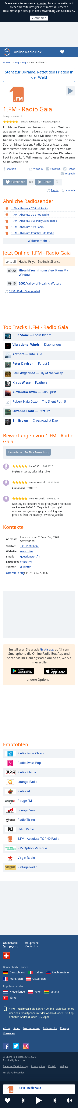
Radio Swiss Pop (29, 763)
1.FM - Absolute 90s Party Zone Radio (34, 220)
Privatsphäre (38, 1066)
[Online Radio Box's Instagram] (26, 1046)
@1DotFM (26, 561)
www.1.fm (26, 551)
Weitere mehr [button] (37, 241)
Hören (47, 181)
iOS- (40, 1017)
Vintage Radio (27, 867)
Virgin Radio (26, 858)
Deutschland (17, 972)
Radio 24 (24, 791)
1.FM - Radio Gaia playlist (24, 291)
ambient (17, 116)
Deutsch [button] (30, 946)
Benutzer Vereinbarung (15, 1066)
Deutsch (11, 168)
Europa (64, 1028)
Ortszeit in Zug (15, 573)
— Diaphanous (37, 344)
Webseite (38, 168)
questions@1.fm (30, 556)
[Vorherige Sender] (23, 1100)
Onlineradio (11, 945)
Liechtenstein (60, 972)
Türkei (13, 997)
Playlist (54, 190)
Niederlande (17, 991)
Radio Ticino (26, 820)
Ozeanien (9, 1033)
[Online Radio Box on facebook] (6, 1046)
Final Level (20, 1060)
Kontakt (52, 1066)
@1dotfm (25, 567)
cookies (42, 3)
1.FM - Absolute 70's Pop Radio (30, 214)
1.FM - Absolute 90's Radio (27, 227)
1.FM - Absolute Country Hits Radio (32, 233)
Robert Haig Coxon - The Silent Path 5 (39, 401)
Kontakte (70, 190)
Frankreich (16, 978)
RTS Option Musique (32, 848)
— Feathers (30, 382)
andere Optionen (39, 679)
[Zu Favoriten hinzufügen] (7, 1100)
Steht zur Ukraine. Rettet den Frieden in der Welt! (39, 74)
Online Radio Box (27, 52)
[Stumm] (70, 1100)
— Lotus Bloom (31, 335)
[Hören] (70, 90)
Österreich (39, 978)
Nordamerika (31, 1028)
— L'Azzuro (31, 411)
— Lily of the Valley (37, 373)
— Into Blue (27, 354)
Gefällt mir (18, 181)
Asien (16, 1028)
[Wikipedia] (68, 173)
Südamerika (50, 1028)
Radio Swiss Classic (31, 753)
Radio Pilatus (27, 772)
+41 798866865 (29, 546)
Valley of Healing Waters (40, 283)
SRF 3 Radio (26, 829)
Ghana (55, 991)
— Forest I (30, 363)
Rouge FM (25, 801)
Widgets (64, 1066)
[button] (39, 1100)
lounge (6, 116)
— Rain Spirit (34, 392)
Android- (25, 1017)
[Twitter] (69, 168)
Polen (37, 991)
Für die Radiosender (13, 1072)
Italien (39, 972)
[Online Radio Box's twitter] (16, 1046)
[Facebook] (53, 168)
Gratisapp (47, 649)
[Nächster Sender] (54, 1100)
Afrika (6, 1028)
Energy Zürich (27, 810)
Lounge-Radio (27, 782)
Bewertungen (50, 121)
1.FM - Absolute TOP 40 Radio (29, 208)
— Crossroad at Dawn (36, 420)
